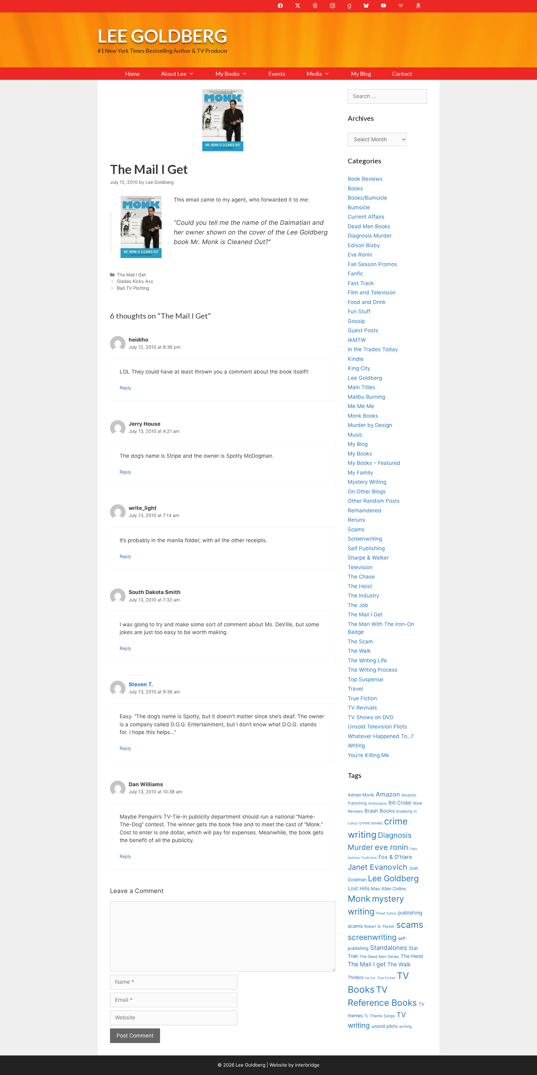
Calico (353, 823)
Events (276, 73)
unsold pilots (384, 1026)
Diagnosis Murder (370, 236)
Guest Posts (363, 330)
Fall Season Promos (372, 264)
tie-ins (370, 978)
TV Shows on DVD (370, 717)
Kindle (356, 359)
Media (314, 73)
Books (355, 188)
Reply (125, 387)
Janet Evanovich (377, 867)
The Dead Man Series (379, 956)
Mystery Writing (367, 482)
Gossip (356, 321)
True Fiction (362, 698)
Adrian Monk (361, 794)
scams (409, 924)
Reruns (356, 520)
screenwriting (372, 937)
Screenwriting (365, 539)
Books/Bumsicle (367, 198)
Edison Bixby (364, 245)
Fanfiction (369, 858)
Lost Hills (358, 888)
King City (359, 368)
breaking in (406, 811)
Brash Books (380, 811)
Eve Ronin (360, 255)
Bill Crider (400, 803)
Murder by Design (370, 425)
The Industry (363, 595)
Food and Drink (367, 302)
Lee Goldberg (162, 35)
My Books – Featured (374, 463)
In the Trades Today (373, 349)
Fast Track (361, 283)
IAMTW (357, 340)
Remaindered (364, 510)
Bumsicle (359, 207)
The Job (358, 605)
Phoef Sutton (386, 913)
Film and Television (372, 292)
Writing (356, 745)
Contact (402, 73)
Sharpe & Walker (368, 558)
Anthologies (377, 803)
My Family (360, 472)
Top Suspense (365, 679)
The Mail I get (367, 964)
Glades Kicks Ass (135, 281)
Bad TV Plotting (133, 288)
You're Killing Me (368, 755)
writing (405, 1026)
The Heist (360, 586)
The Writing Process (372, 670)
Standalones (388, 947)
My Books (227, 73)
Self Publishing (366, 548)
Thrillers (356, 977)
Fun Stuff (359, 311)
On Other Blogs (367, 491)
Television (360, 567)
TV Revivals (362, 708)
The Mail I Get (131, 274)
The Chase (361, 577)
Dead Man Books (369, 226)
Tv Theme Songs (379, 1016)
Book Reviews (365, 179)
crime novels (371, 823)
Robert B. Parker (379, 926)
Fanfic (355, 273)
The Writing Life (367, 660)
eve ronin (391, 847)
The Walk (359, 651)
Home (132, 73)
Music (355, 435)
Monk (359, 898)
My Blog (361, 73)
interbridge (307, 1065)
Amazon (388, 794)
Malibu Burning (366, 397)
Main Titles (361, 387)
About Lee (173, 73)
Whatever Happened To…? (381, 736)
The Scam (360, 641)
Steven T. (141, 684)
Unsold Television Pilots (377, 726)
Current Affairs (366, 217)
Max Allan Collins (388, 888)
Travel (355, 689)
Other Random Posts (374, 501)
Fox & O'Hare (395, 857)
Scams (356, 529)
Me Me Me (361, 406)
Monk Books (363, 416)
